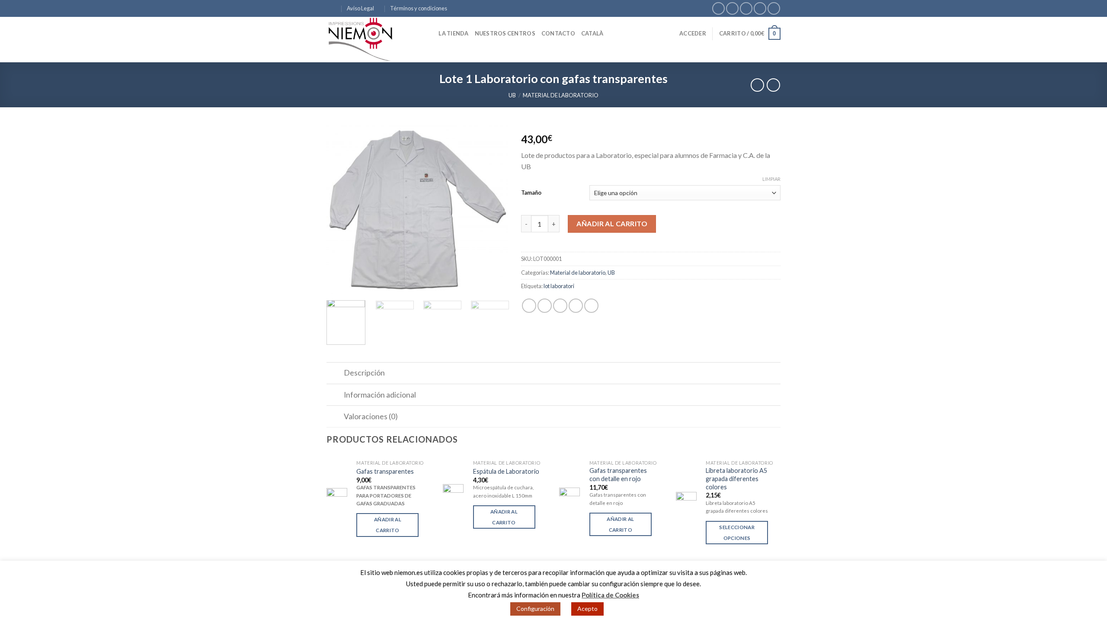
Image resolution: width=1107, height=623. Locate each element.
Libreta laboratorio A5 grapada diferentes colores (736, 478)
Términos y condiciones (418, 8)
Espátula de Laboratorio (506, 471)
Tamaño (531, 192)
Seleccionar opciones (737, 532)
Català (592, 33)
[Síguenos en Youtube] (774, 8)
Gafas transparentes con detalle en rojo (618, 474)
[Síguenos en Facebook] (718, 8)
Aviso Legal (360, 8)
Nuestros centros (505, 33)
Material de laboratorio (560, 95)
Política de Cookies (610, 595)
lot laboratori (559, 286)
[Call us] (760, 8)
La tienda (453, 33)
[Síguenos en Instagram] (732, 8)
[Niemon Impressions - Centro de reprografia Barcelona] (369, 39)
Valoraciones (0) (371, 416)
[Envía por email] (560, 306)
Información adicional (380, 394)
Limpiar (771, 179)
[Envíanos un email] (746, 8)
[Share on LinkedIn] (591, 306)
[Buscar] (429, 33)
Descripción (364, 372)
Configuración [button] (535, 608)
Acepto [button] (587, 608)
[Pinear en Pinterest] (576, 306)
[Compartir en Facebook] (529, 306)
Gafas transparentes (385, 471)
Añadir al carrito (611, 223)
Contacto (558, 33)
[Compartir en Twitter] (545, 306)
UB (512, 95)
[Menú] (331, 8)
